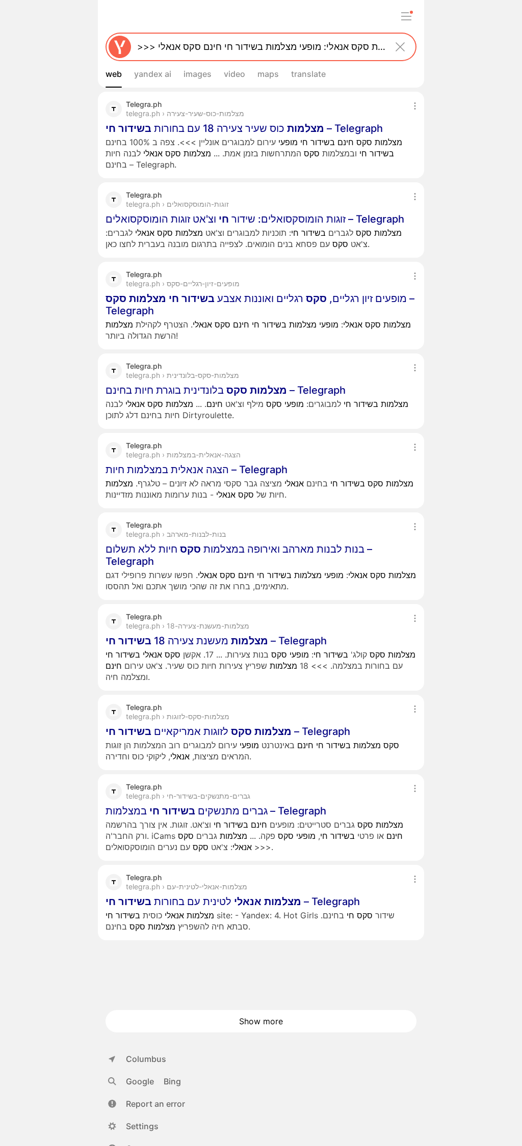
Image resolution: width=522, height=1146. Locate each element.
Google (140, 1081)
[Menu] (406, 16)
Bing (172, 1081)
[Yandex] (120, 47)
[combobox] (259, 47)
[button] (146, 1104)
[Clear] (400, 47)
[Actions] (415, 106)
